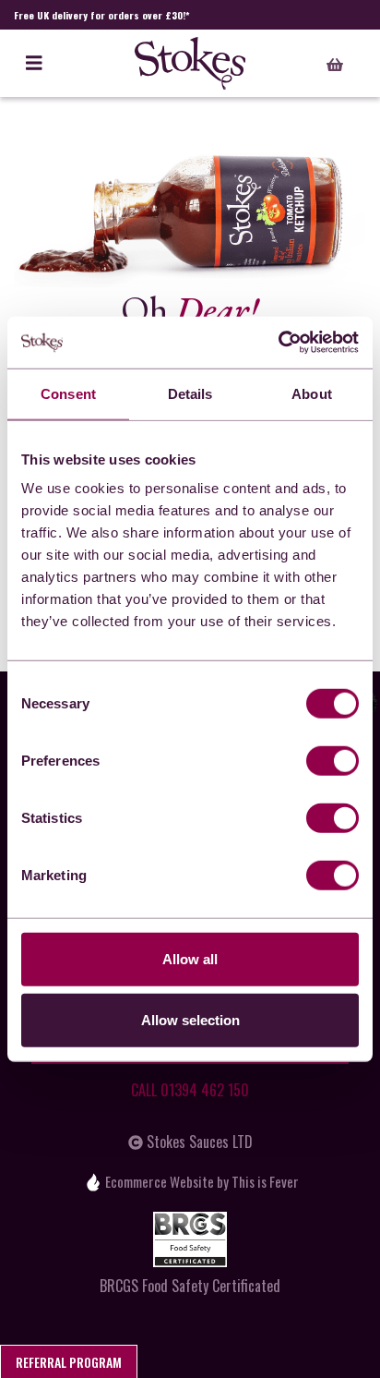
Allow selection (190, 1019)
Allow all (190, 959)
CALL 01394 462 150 (190, 1090)
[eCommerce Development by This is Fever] (93, 1182)
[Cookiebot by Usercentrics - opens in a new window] (278, 343)
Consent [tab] (68, 393)
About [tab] (311, 393)
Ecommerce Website (159, 1181)
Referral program (69, 1362)
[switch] (332, 761)
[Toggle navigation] (34, 63)
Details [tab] (190, 393)
